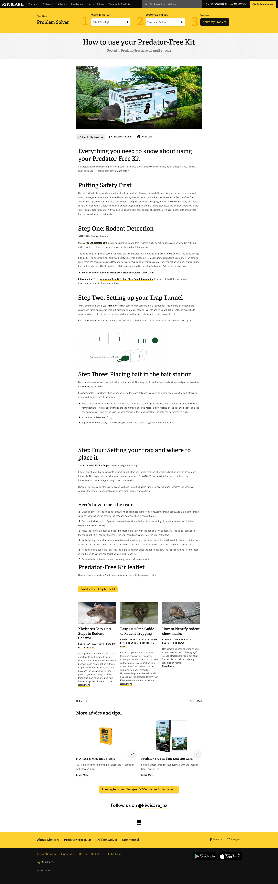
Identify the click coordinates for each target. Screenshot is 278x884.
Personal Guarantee (46, 853)
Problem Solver (264, 4)
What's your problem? (157, 14)
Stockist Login (114, 853)
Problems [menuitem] (47, 4)
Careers (83, 853)
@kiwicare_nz (152, 805)
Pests (81, 644)
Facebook (217, 839)
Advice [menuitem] (61, 4)
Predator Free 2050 (77, 840)
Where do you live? (100, 14)
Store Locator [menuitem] (77, 4)
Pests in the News (173, 643)
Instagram (236, 839)
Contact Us (96, 853)
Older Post (81, 701)
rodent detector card (96, 242)
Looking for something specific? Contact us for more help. (139, 789)
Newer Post (196, 701)
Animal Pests (95, 644)
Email (122, 136)
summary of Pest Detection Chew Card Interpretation (126, 279)
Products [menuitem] (32, 4)
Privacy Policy (68, 853)
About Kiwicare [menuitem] (96, 4)
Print (146, 136)
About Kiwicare (48, 840)
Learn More (82, 775)
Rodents (89, 647)
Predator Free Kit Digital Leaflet (98, 589)
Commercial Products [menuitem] (119, 4)
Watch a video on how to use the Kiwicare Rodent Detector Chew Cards (118, 272)
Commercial (130, 840)
